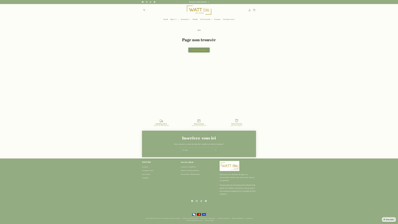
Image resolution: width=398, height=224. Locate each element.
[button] (144, 10)
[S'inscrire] (215, 150)
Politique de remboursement (190, 218)
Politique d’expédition (238, 218)
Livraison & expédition (188, 167)
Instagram (145, 178)
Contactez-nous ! (148, 170)
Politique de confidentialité (207, 218)
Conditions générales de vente (194, 220)
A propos (145, 167)
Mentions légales (209, 220)
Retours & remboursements (190, 170)
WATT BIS (152, 218)
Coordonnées (249, 218)
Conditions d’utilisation (223, 218)
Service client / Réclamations (190, 174)
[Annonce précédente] (177, 2)
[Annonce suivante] (221, 2)
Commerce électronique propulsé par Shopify (167, 218)
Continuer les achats (199, 50)
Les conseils (146, 174)
